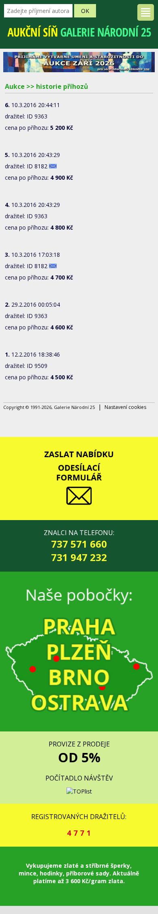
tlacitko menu (145, 12)
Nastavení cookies (125, 407)
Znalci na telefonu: (79, 546)
